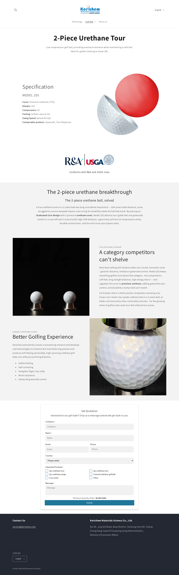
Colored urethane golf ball (104, 474)
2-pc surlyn (54, 478)
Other (95, 478)
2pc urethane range (57, 474)
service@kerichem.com (24, 526)
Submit (89, 503)
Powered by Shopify (33, 569)
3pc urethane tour (56, 471)
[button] (16, 10)
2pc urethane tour (100, 471)
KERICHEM (22, 569)
